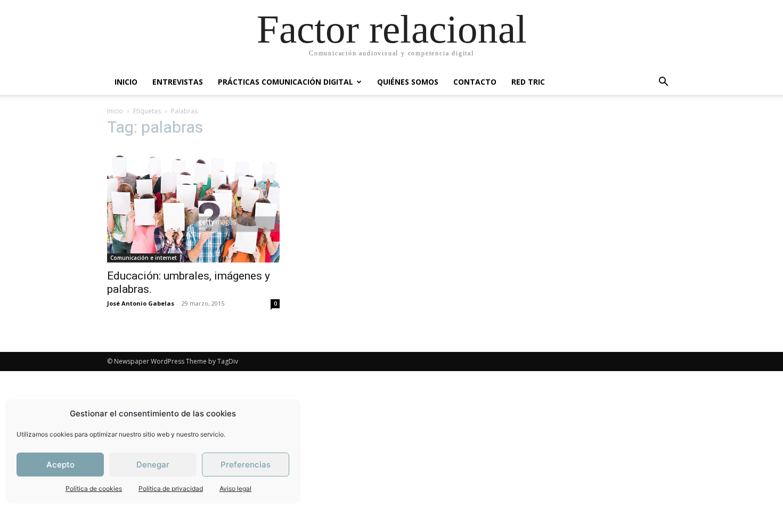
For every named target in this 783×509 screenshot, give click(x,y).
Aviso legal (235, 488)
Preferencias (246, 464)
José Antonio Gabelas (140, 303)
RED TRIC (528, 82)
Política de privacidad (170, 488)
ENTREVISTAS (177, 82)
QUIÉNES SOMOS (407, 82)
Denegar (152, 464)
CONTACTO (474, 82)
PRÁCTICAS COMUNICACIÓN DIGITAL (285, 82)
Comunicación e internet (143, 257)
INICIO (126, 82)
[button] (663, 83)
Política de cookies (94, 488)
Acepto (60, 464)
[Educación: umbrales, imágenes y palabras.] (193, 204)
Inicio (115, 111)
